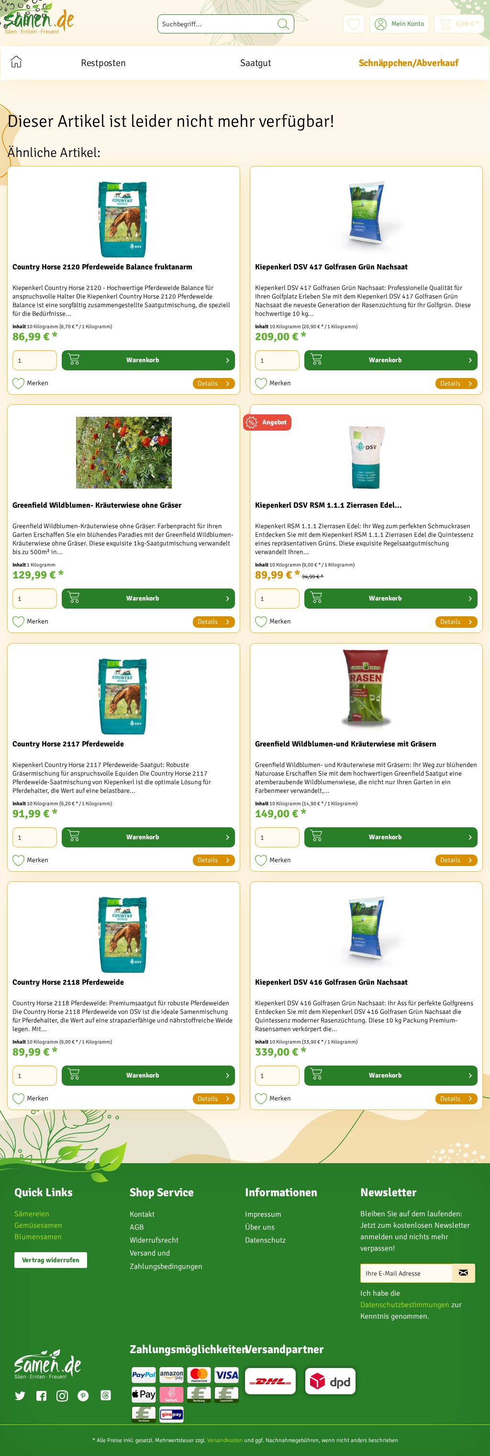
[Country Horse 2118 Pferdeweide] (123, 930)
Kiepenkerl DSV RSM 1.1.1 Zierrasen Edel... (328, 505)
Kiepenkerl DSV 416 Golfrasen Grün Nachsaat (331, 982)
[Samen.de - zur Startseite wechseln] (39, 17)
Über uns (260, 1227)
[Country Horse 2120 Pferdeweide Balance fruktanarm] (123, 214)
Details (208, 383)
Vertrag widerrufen (50, 1260)
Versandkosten (225, 1440)
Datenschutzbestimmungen (404, 1305)
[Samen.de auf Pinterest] (83, 1397)
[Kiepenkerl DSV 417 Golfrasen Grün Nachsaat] (366, 214)
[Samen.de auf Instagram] (62, 1397)
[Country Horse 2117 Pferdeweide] (123, 691)
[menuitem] (226, 23)
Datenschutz (265, 1240)
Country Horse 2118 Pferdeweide (68, 982)
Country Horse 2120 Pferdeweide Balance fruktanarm (102, 267)
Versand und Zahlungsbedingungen (166, 1259)
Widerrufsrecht (154, 1240)
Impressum (263, 1214)
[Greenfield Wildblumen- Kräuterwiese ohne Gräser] (123, 453)
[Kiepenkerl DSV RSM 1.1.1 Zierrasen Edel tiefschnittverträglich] (366, 453)
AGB (137, 1227)
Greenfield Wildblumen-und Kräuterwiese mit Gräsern (345, 744)
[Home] (16, 63)
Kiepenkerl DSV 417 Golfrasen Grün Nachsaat (331, 267)
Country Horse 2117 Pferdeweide (68, 744)
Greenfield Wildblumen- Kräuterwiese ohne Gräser (96, 505)
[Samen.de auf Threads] (107, 1397)
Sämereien (31, 1214)
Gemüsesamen (38, 1225)
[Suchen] (283, 23)
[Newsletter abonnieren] (463, 1273)
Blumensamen (38, 1237)
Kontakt (142, 1214)
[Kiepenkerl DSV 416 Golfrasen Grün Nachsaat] (366, 930)
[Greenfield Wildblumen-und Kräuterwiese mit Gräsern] (366, 691)
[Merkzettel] (354, 23)
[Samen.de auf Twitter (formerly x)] (20, 1397)
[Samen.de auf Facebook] (41, 1397)
